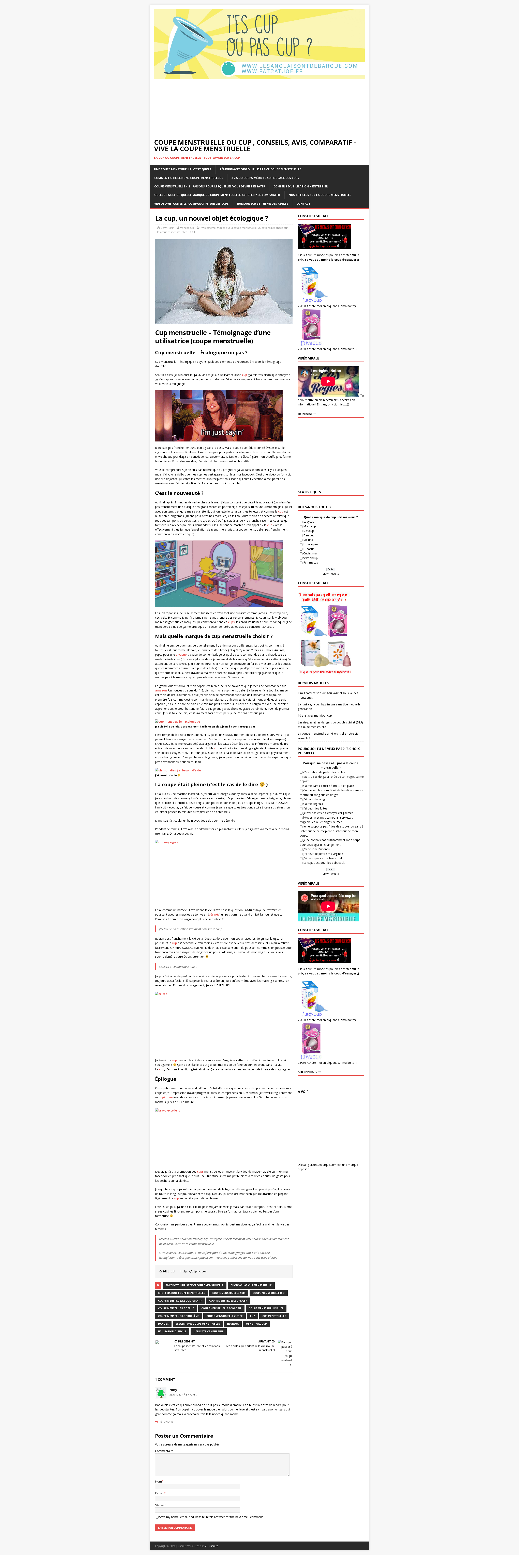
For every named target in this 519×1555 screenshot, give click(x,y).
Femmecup (310, 562)
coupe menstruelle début (176, 1308)
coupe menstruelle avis (228, 1293)
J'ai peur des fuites (315, 808)
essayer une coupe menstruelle (198, 1323)
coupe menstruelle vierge (224, 1316)
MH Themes (211, 1546)
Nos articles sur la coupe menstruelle (320, 195)
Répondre (166, 1421)
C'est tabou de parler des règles (324, 772)
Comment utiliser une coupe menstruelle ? (188, 178)
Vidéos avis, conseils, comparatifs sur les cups (191, 203)
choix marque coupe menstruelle (181, 1293)
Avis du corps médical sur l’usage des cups (265, 178)
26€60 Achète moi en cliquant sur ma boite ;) (327, 349)
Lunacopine (310, 544)
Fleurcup (308, 535)
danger (163, 1323)
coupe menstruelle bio (269, 1293)
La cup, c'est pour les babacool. (324, 863)
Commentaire (164, 1451)
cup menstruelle (274, 1316)
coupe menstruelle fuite (266, 1308)
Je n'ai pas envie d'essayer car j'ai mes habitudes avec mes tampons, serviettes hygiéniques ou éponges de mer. (326, 817)
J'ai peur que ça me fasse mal (322, 858)
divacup (182, 654)
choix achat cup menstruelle (251, 1285)
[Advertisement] (259, 108)
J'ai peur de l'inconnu (316, 849)
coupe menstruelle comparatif (180, 1300)
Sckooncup (310, 558)
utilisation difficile (172, 1331)
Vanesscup (187, 228)
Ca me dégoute (313, 804)
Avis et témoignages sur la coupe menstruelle (229, 228)
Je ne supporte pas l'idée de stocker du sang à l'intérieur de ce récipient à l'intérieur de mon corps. (332, 830)
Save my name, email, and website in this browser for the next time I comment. (211, 1517)
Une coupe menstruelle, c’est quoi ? (182, 169)
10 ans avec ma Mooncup (315, 715)
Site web (160, 1505)
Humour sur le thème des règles (262, 203)
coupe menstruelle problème (178, 1316)
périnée (214, 914)
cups (231, 622)
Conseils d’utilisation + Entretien (300, 186)
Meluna (308, 540)
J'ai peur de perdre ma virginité (323, 854)
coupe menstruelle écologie (221, 1308)
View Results (331, 573)
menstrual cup (256, 1323)
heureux (233, 1323)
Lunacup (308, 549)
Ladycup (308, 521)
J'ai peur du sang (314, 799)
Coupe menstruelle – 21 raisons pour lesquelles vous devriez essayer (209, 186)
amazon (161, 690)
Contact (303, 203)
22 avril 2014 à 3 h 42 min (183, 1394)
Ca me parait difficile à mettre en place (328, 786)
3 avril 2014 (167, 228)
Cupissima (310, 553)
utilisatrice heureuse (209, 1331)
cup (245, 375)
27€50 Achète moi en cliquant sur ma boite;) (327, 306)
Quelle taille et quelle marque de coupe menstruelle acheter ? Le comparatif (217, 195)
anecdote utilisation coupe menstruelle (194, 1285)
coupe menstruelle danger (228, 1300)
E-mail (159, 1493)
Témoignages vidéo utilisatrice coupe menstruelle (260, 169)
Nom (158, 1481)
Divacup (308, 531)
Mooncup (309, 526)
